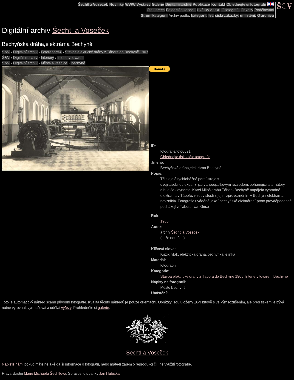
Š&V (6, 52)
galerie (103, 308)
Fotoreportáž (51, 52)
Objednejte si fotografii (246, 4)
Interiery (47, 58)
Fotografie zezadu (180, 10)
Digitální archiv (178, 4)
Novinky (116, 4)
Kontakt (218, 4)
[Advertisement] (221, 106)
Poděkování (264, 10)
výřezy (66, 308)
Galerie (158, 4)
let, (211, 15)
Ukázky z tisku (208, 10)
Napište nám (12, 364)
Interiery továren (70, 58)
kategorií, (199, 15)
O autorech (156, 10)
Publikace (201, 4)
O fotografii (230, 10)
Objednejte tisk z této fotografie (185, 157)
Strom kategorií (154, 15)
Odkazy (247, 10)
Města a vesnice (54, 63)
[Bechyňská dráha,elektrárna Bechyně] (75, 118)
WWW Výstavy (137, 4)
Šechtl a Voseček (93, 4)
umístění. (248, 15)
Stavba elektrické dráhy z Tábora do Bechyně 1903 (106, 52)
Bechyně (78, 63)
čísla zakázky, (227, 15)
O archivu (265, 15)
